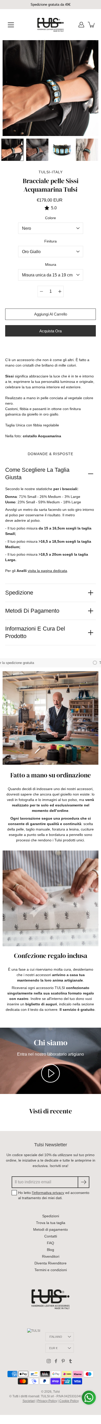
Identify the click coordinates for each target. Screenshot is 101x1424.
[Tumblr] (70, 1361)
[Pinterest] (63, 1361)
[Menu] (11, 24)
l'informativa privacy (48, 1193)
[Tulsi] (50, 25)
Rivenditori (50, 1256)
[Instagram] (48, 1361)
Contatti (50, 1236)
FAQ (50, 1243)
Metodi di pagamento (32, 610)
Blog (50, 1250)
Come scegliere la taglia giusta (37, 474)
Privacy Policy (47, 1401)
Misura (50, 264)
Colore (50, 218)
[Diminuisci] (41, 291)
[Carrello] (92, 24)
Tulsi (56, 1391)
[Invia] (83, 1182)
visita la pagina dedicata (47, 571)
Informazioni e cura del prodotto (35, 632)
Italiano (55, 1336)
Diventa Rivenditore (50, 1263)
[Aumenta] (60, 291)
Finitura (50, 241)
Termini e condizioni (50, 1270)
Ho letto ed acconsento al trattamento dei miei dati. (53, 1195)
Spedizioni (50, 1216)
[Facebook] (56, 1361)
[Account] (81, 24)
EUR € (53, 1348)
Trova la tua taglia (50, 1223)
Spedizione (19, 592)
